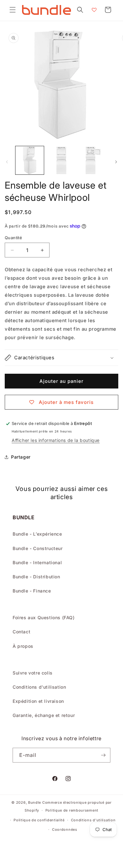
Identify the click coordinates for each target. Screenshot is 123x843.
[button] (13, 10)
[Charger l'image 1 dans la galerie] (29, 160)
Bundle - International (37, 562)
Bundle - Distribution (36, 576)
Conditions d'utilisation (39, 687)
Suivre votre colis (33, 672)
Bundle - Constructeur (38, 548)
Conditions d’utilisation (93, 820)
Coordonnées (64, 829)
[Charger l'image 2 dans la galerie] (61, 160)
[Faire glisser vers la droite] (116, 162)
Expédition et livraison (38, 701)
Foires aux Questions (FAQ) (44, 617)
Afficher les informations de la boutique (56, 440)
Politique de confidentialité (39, 820)
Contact (21, 631)
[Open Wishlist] (94, 10)
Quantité (13, 237)
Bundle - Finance (32, 590)
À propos (23, 646)
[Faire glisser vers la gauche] (7, 162)
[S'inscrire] (103, 755)
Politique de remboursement (71, 810)
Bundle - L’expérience (37, 534)
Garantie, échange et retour (44, 715)
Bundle (34, 802)
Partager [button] (21, 457)
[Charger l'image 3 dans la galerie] (93, 160)
